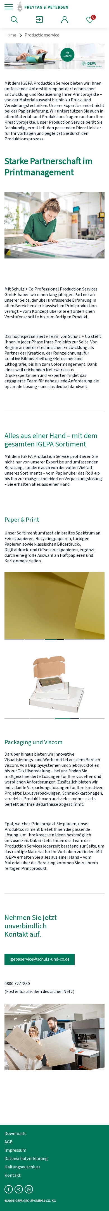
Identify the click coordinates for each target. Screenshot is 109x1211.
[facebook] (8, 1189)
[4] (74, 639)
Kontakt (12, 1175)
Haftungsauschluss (22, 1167)
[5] (95, 639)
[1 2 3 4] (54, 685)
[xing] (19, 1189)
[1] (14, 639)
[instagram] (29, 1189)
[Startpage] (54, 6)
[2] (34, 639)
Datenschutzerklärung (26, 1159)
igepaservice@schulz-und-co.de (40, 959)
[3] (55, 639)
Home (10, 35)
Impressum (15, 1150)
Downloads (15, 1134)
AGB (8, 1142)
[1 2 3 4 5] (54, 606)
